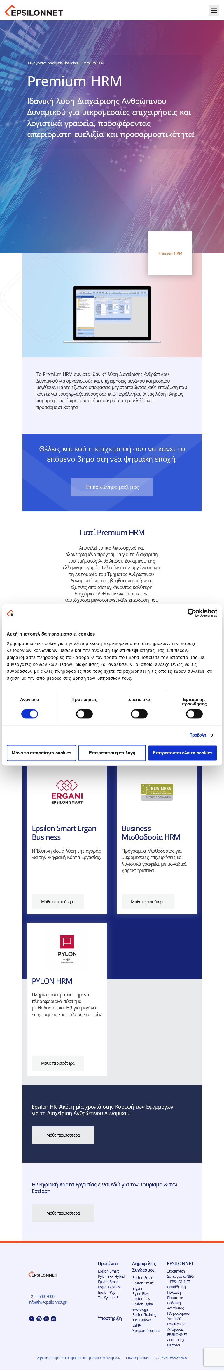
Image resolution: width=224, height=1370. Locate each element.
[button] (214, 10)
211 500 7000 (42, 1296)
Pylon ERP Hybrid (111, 1276)
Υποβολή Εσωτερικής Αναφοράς (176, 1324)
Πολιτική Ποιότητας (175, 1295)
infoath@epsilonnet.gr (48, 1302)
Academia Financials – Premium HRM (76, 62)
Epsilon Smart (108, 1271)
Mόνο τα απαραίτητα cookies (41, 752)
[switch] (84, 714)
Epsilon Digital (142, 1304)
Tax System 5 (108, 1297)
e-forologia (140, 1309)
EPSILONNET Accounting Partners (177, 1340)
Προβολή (197, 735)
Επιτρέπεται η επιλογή (112, 752)
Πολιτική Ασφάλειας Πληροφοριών (178, 1308)
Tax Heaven (141, 1320)
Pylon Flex (140, 1293)
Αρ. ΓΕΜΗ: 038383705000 (171, 1357)
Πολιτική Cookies (137, 1357)
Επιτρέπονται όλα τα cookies (182, 752)
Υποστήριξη (110, 1318)
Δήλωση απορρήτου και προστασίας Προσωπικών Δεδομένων (78, 1357)
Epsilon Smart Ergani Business (109, 1284)
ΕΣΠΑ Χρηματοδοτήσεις (146, 1328)
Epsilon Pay (106, 1292)
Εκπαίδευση (176, 1286)
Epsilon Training (144, 1314)
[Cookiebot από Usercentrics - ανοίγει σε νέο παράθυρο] (191, 612)
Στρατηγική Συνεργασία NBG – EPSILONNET (180, 1276)
